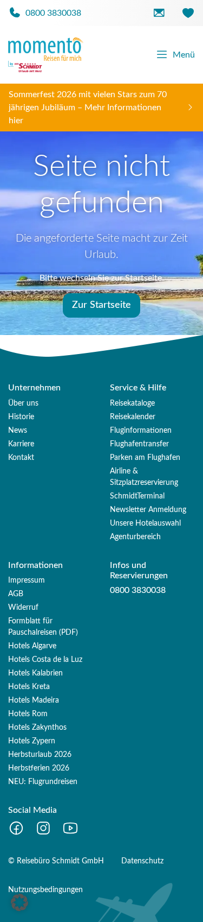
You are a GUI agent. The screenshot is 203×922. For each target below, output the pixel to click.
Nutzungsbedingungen (45, 890)
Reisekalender (132, 417)
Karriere (21, 444)
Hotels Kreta (29, 687)
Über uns (23, 403)
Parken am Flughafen (145, 458)
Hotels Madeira (33, 700)
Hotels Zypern (31, 741)
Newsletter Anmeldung (148, 510)
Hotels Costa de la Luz (45, 660)
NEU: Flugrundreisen (42, 782)
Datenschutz (142, 861)
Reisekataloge (132, 403)
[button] (19, 902)
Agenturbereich (135, 537)
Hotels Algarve (32, 646)
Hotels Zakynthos (37, 727)
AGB (15, 594)
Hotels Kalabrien (35, 673)
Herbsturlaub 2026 (39, 755)
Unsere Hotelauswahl (145, 523)
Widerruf (23, 607)
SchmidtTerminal (137, 496)
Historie (21, 417)
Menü (184, 54)
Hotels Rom (28, 714)
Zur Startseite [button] (101, 305)
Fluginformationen (141, 430)
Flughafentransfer (139, 444)
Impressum (26, 580)
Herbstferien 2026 (38, 768)
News (17, 430)
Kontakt (21, 458)
